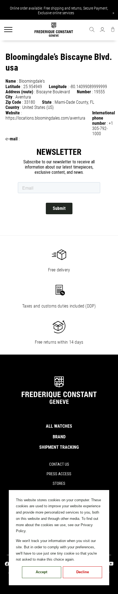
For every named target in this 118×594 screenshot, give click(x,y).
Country (12, 107)
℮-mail (11, 138)
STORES (59, 483)
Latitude (12, 86)
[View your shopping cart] (113, 30)
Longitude (58, 86)
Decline (82, 572)
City (8, 97)
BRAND (59, 436)
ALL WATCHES (59, 426)
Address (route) (19, 91)
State (47, 102)
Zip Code (13, 102)
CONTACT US (59, 464)
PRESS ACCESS (59, 474)
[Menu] (8, 30)
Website (12, 112)
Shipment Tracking (59, 447)
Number (84, 91)
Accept (41, 572)
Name (10, 81)
